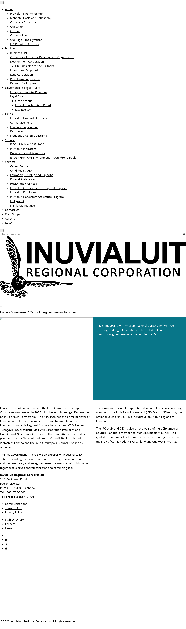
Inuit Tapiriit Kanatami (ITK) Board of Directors (145, 412)
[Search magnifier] (184, 234)
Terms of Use (13, 508)
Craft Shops (12, 214)
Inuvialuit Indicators (23, 149)
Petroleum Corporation (25, 79)
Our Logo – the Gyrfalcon (26, 40)
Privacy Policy (13, 512)
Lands (9, 114)
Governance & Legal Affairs (22, 88)
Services (10, 162)
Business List (18, 53)
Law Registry (23, 109)
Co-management (21, 122)
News (8, 223)
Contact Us (12, 210)
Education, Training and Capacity (31, 175)
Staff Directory (14, 519)
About (9, 9)
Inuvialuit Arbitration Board (33, 105)
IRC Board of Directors (24, 44)
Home (4, 312)
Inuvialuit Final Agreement (27, 13)
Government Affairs (23, 312)
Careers (10, 218)
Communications (16, 504)
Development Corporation (27, 61)
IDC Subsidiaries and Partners (34, 66)
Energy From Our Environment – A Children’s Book (43, 157)
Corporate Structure (23, 22)
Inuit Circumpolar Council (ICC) (156, 433)
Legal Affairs (18, 96)
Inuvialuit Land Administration (30, 118)
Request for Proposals (24, 83)
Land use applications (24, 127)
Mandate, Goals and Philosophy (30, 18)
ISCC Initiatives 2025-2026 (27, 144)
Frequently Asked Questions (28, 135)
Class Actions (23, 101)
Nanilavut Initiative (22, 205)
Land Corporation (21, 74)
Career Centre (19, 166)
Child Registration (21, 170)
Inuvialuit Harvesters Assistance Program (37, 197)
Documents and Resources (27, 153)
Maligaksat (17, 201)
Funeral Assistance (22, 179)
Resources (17, 131)
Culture (15, 31)
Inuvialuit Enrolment (23, 192)
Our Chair (16, 26)
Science (10, 140)
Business (11, 48)
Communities (19, 35)
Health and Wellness (23, 183)
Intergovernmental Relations (28, 92)
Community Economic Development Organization (42, 57)
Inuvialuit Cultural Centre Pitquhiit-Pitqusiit (38, 188)
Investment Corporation (25, 70)
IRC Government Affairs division (26, 454)
